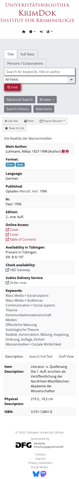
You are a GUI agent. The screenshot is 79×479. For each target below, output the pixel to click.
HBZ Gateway (19, 270)
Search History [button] (17, 109)
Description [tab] (14, 356)
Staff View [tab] (66, 356)
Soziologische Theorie (22, 329)
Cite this (12, 121)
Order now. (18, 282)
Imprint (40, 459)
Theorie (11, 310)
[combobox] (39, 72)
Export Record (53, 121)
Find (14, 87)
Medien (11, 320)
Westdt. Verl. (29, 191)
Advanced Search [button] (19, 99)
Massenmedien (17, 344)
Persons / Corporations (25, 63)
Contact (40, 454)
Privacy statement (40, 463)
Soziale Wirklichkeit (46, 344)
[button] (32, 31)
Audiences (35, 300)
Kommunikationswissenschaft (28, 315)
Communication (18, 305)
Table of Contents (22, 239)
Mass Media (15, 295)
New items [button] (44, 109)
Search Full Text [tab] (41, 356)
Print (30, 121)
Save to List (16, 128)
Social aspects (38, 295)
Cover (14, 229)
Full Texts (27, 54)
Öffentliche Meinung (21, 325)
